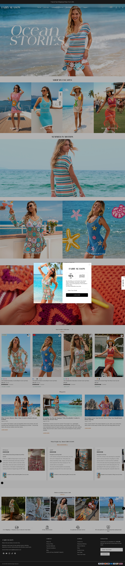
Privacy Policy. (69, 284)
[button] (123, 283)
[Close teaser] (124, 277)
